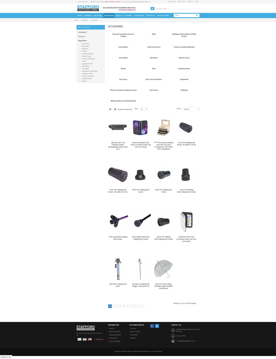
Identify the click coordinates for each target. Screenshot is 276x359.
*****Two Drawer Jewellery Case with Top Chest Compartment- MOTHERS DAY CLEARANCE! (164, 146)
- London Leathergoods (88, 58)
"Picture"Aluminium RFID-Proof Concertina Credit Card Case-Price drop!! (141, 145)
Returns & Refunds (114, 331)
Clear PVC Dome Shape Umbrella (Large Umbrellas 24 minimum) (163, 286)
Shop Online (84, 20)
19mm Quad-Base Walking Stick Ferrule (118, 238)
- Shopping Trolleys (87, 73)
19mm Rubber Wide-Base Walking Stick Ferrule (141, 238)
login (106, 1)
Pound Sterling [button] (82, 1)
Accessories (94, 20)
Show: (136, 108)
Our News (133, 328)
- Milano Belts (85, 66)
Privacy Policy (113, 338)
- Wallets (83, 81)
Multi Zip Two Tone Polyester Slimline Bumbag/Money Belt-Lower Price (118, 146)
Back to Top (7, 357)
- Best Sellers (85, 46)
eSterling (159, 351)
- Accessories (85, 43)
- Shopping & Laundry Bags (89, 71)
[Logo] (86, 327)
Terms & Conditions (115, 341)
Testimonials (134, 335)
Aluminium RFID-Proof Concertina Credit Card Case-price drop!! (186, 239)
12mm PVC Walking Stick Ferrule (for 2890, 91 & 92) (118, 191)
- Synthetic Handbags (87, 76)
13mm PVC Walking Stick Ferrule (141, 191)
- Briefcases (84, 49)
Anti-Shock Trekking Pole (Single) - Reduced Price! (141, 285)
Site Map (132, 338)
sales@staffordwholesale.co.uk (186, 341)
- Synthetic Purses (86, 78)
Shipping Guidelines (115, 335)
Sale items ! (82, 36)
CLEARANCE (82, 32)
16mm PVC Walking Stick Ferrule (164, 191)
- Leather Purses (86, 56)
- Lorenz (83, 61)
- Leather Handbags (87, 54)
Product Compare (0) (125, 109)
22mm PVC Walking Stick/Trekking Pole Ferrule (163, 238)
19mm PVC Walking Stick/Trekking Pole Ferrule (186, 191)
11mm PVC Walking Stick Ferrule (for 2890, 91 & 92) (186, 144)
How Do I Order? (135, 331)
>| (142, 306)
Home (76, 20)
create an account (115, 1)
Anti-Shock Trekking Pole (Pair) (118, 285)
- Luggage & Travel (87, 64)
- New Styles (85, 68)
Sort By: (179, 108)
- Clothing (84, 51)
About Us (112, 328)
